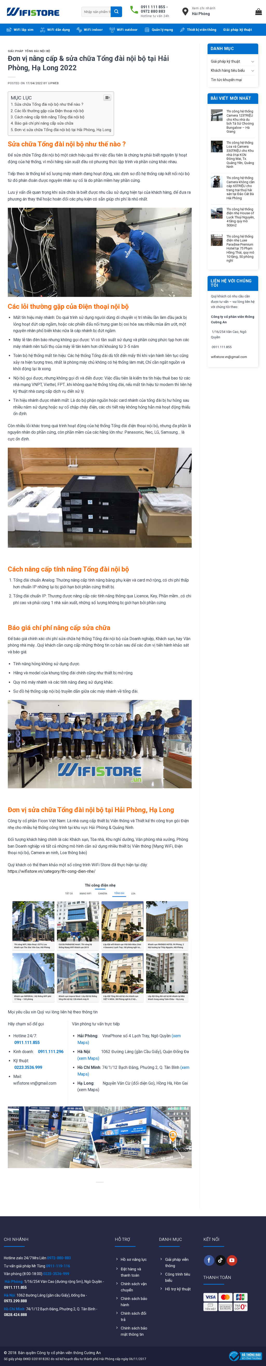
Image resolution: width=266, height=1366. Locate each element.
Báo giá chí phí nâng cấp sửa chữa (44, 123)
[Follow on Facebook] (209, 1260)
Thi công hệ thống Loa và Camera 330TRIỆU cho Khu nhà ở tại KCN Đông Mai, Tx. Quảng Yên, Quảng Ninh (240, 155)
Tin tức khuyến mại (226, 80)
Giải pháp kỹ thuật (237, 30)
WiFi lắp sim (24, 30)
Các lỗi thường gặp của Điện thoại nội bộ (49, 111)
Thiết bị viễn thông (202, 30)
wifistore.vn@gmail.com (229, 357)
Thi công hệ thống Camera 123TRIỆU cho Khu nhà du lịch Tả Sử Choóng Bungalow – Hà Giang (240, 121)
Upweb (53, 83)
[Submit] (116, 11)
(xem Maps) (88, 1058)
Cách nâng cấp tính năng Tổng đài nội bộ (49, 117)
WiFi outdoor (127, 30)
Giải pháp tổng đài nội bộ (29, 51)
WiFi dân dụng (58, 30)
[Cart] (258, 11)
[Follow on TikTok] (220, 1260)
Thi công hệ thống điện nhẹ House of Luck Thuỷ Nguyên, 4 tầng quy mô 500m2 (241, 217)
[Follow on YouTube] (232, 1260)
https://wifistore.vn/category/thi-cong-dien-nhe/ (52, 871)
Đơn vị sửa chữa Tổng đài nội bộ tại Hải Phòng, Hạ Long (63, 129)
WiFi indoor (93, 30)
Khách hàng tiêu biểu (228, 70)
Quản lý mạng (162, 30)
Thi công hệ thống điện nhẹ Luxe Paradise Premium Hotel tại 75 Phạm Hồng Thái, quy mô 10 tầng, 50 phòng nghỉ (240, 248)
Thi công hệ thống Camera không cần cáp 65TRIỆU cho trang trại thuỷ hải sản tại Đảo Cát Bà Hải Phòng (241, 188)
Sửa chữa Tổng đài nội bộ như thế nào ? (49, 104)
